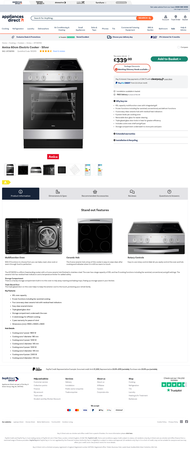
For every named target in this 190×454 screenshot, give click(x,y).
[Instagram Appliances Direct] (180, 423)
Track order (38, 395)
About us (100, 382)
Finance (37, 389)
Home (4, 43)
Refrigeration (18, 28)
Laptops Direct (18, 422)
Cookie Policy (161, 422)
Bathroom (163, 28)
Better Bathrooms (43, 422)
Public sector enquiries (74, 389)
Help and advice (41, 378)
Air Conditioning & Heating (61, 28)
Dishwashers (43, 28)
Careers (100, 389)
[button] (102, 102)
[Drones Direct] (60, 3)
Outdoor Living (67, 422)
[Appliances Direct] (17, 2)
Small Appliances (80, 28)
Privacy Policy (173, 422)
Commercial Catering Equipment (130, 28)
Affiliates (100, 385)
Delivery (68, 382)
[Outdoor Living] (121, 3)
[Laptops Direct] (39, 2)
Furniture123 (56, 422)
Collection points (40, 385)
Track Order (175, 20)
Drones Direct (30, 422)
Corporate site (103, 392)
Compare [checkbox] (184, 47)
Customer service (41, 382)
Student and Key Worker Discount (47, 399)
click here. (129, 433)
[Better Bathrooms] (80, 2)
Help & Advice (183, 28)
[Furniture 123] (100, 2)
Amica (28, 43)
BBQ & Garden (150, 28)
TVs (113, 28)
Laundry (30, 28)
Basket (185, 20)
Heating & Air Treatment (138, 395)
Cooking (5, 28)
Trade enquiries (71, 392)
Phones (105, 28)
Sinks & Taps (94, 28)
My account (38, 392)
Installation (69, 385)
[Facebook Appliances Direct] (185, 423)
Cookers (21, 43)
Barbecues (133, 399)
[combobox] (92, 18)
